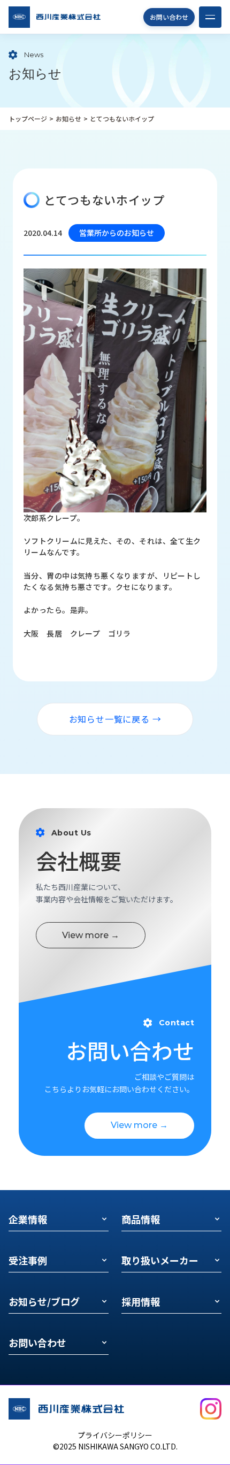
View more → (90, 935)
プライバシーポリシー (115, 1435)
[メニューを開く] (210, 17)
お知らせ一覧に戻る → (115, 718)
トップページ (28, 118)
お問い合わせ (169, 16)
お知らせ (68, 118)
